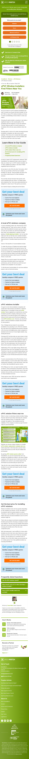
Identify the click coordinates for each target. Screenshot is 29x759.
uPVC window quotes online (14, 454)
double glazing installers (12, 234)
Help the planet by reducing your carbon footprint (15, 61)
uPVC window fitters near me (13, 150)
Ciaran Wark (10, 605)
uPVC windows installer (11, 148)
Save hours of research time (12, 52)
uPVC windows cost (9, 319)
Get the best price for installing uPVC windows (15, 152)
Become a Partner (7, 676)
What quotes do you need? (14, 20)
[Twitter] (5, 721)
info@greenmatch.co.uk (7, 673)
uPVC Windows (17, 79)
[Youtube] (8, 721)
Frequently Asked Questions (12, 155)
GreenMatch (4, 79)
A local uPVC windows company (13, 146)
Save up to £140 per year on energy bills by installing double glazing (16, 56)
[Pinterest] (11, 721)
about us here (19, 754)
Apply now (4, 652)
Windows (10, 79)
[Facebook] (2, 721)
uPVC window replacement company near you (13, 446)
